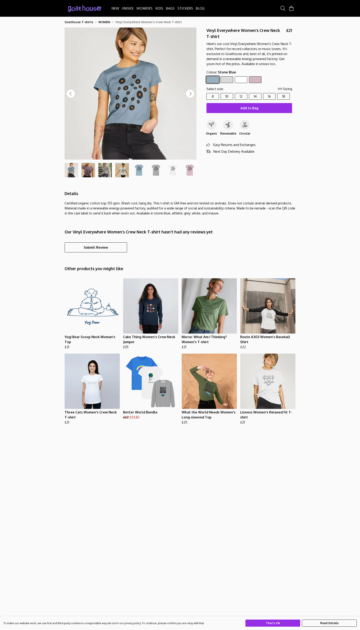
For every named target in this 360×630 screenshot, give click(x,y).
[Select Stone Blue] (212, 79)
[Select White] (241, 79)
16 (269, 96)
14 (255, 96)
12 (241, 96)
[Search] (283, 8)
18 (283, 96)
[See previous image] (71, 93)
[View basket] (291, 8)
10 (226, 96)
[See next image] (190, 93)
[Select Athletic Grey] (227, 79)
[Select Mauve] (255, 79)
